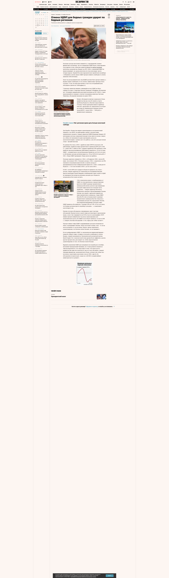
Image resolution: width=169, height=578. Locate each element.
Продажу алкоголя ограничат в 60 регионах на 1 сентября (41, 245)
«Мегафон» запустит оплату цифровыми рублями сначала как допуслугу (41, 137)
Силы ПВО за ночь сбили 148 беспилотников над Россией (41, 238)
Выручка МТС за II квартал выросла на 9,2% (41, 150)
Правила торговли (44, 6)
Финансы (61, 4)
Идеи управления (53, 6)
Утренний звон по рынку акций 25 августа (41, 178)
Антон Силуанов (97, 67)
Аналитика (71, 6)
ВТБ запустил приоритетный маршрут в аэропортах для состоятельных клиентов (41, 143)
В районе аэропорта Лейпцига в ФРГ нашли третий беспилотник (40, 200)
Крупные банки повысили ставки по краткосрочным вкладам (41, 39)
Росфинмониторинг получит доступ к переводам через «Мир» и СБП (41, 184)
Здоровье (112, 6)
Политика (91, 4)
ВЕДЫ (38, 6)
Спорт (117, 6)
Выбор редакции (54, 11)
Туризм (128, 6)
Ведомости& (65, 6)
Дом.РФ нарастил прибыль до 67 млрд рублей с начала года (41, 95)
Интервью (116, 4)
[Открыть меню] (133, 2)
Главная (53, 14)
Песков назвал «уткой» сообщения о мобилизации (41, 226)
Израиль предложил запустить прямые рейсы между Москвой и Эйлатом (41, 220)
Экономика (54, 4)
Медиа (78, 4)
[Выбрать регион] (123, 2)
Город (60, 6)
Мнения (121, 4)
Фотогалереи (127, 4)
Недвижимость (84, 4)
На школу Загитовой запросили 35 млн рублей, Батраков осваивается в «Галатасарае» (41, 156)
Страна (81, 6)
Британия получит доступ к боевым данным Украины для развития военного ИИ (41, 213)
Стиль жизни (109, 4)
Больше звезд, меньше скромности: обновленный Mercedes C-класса (41, 65)
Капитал (77, 6)
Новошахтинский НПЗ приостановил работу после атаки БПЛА (40, 114)
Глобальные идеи (43, 4)
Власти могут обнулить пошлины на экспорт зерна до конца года (41, 88)
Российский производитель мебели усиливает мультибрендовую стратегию (41, 80)
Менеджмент (103, 4)
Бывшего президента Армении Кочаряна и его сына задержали (41, 101)
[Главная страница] (82, 2)
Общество (96, 4)
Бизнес (49, 4)
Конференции (123, 6)
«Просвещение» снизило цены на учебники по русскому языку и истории (41, 46)
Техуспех (107, 6)
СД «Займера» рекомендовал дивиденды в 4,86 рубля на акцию (41, 171)
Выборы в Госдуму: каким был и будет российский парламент (125, 11)
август (44, 12)
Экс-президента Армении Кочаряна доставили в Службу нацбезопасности (41, 252)
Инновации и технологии (98, 6)
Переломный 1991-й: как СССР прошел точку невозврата (72, 11)
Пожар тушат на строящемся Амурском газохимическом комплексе (41, 122)
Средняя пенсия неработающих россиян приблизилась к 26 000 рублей (40, 192)
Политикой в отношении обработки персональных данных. (83, 576)
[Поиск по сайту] (125, 2)
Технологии (73, 4)
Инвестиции (66, 4)
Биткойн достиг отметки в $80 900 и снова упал (41, 58)
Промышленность (88, 6)
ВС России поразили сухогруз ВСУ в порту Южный (40, 164)
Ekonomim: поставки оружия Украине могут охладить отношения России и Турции (40, 129)
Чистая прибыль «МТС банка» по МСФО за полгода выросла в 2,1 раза (41, 108)
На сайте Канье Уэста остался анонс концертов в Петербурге (41, 207)
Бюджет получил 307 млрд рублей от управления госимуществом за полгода (41, 52)
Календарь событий (37, 12)
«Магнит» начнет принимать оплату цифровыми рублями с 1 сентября (40, 72)
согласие (75, 575)
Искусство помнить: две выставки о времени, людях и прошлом (41, 232)
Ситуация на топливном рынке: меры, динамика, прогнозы (98, 11)
